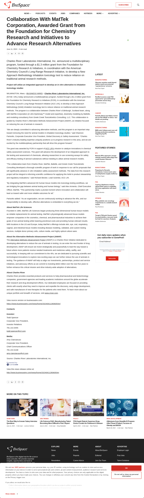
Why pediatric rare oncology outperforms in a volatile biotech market (106, 202)
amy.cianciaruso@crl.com (17, 353)
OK (126, 468)
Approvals (99, 94)
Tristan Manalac (99, 192)
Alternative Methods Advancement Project (28, 240)
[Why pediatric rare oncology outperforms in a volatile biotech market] (124, 202)
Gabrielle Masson (100, 161)
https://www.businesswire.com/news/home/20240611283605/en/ (34, 304)
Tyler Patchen (94, 426)
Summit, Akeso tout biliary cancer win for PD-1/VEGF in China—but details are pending (106, 117)
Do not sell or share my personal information (126, 475)
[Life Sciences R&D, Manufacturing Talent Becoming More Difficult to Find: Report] (55, 407)
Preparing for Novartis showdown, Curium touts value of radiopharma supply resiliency (106, 172)
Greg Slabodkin (61, 426)
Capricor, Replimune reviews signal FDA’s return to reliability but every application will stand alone (105, 187)
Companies (74, 13)
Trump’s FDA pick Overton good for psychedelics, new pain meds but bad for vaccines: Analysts (106, 217)
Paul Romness (99, 207)
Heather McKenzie (100, 122)
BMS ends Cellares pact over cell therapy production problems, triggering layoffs (106, 132)
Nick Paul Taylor (99, 88)
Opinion (98, 198)
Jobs (63, 13)
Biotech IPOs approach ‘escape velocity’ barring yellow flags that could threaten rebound (106, 157)
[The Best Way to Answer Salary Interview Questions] (22, 407)
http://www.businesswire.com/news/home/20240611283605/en (33, 373)
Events (52, 13)
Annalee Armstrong (100, 103)
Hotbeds (88, 13)
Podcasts (40, 13)
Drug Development (114, 418)
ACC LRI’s (49, 149)
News (26, 13)
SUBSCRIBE (123, 5)
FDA (96, 182)
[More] (30, 13)
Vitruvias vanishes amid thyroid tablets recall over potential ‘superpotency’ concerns (105, 84)
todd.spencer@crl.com (16, 331)
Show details (10, 494)
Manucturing (100, 167)
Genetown (11, 418)
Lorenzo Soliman (29, 426)
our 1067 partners (19, 467)
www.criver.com (51, 293)
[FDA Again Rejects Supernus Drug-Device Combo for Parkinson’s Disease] (88, 407)
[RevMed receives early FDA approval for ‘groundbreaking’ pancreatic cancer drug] (124, 98)
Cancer (98, 113)
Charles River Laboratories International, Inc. (64, 93)
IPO (96, 153)
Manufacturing (101, 80)
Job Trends (44, 418)
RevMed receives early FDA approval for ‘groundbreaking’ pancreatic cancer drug (105, 98)
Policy (75, 418)
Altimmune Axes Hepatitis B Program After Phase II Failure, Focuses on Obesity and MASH (120, 423)
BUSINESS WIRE (34, 93)
